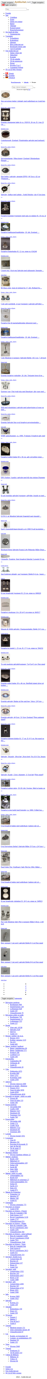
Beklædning (16, 1309)
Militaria (14, 1357)
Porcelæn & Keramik (19, 1144)
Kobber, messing (18, 1040)
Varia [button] (7, 1344)
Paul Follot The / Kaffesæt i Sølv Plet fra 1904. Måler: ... (21, 867)
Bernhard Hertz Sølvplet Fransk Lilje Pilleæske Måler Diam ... (23, 550)
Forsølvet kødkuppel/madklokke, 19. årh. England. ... (20, 232)
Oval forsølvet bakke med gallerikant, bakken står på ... (21, 826)
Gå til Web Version (14, 70)
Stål (13, 1032)
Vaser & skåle (17, 1090)
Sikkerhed (13, 55)
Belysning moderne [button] (12, 1003)
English (11, 76)
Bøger (12, 24)
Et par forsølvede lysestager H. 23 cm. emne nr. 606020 (21, 593)
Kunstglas (15, 1078)
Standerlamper (17, 1007)
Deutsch (11, 78)
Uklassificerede (16, 1013)
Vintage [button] (8, 1348)
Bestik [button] (7, 1025)
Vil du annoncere (16, 61)
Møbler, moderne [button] (11, 1157)
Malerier (15, 1111)
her (29, 89)
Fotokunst (15, 1351)
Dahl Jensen (16, 1215)
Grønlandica (15, 1061)
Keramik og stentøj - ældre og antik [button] (18, 1096)
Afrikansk (15, 1063)
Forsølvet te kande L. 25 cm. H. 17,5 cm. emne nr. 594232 (22, 648)
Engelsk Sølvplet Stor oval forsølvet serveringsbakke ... (21, 422)
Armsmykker (16, 1259)
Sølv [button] (7, 1294)
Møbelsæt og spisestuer (19, 1180)
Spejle (13, 1167)
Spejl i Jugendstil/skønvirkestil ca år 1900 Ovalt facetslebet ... (23, 529)
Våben (13, 1359)
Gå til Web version (14, 1373)
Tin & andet (15, 1148)
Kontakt (13, 57)
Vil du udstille (15, 59)
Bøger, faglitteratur (18, 1050)
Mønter (14, 1198)
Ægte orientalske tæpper (20, 1330)
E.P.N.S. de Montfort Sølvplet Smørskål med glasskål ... (21, 516)
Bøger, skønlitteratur (18, 1048)
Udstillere (13, 17)
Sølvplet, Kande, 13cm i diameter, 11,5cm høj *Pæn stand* (22, 775)
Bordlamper (16, 1005)
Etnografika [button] (9, 1059)
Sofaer (14, 1165)
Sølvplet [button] (8, 1301)
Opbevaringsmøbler (18, 1163)
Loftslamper (16, 1009)
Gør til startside (15, 49)
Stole (14, 1169)
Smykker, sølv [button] (10, 1282)
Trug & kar (14, 1321)
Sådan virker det (16, 53)
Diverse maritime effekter (20, 1155)
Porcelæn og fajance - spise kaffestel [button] (18, 1234)
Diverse (15, 1346)
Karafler (14, 1073)
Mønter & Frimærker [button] (13, 1192)
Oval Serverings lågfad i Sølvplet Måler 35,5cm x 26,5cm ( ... (23, 846)
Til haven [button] (8, 1315)
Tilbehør (13, 26)
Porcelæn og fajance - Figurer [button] (16, 1211)
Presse (12, 63)
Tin (13, 1042)
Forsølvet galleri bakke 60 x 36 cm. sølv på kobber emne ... (22, 457)
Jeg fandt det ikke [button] (11, 32)
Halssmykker (16, 1263)
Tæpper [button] (8, 1326)
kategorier (18, 998)
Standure (14, 1340)
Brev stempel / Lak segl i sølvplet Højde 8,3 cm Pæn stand (22, 943)
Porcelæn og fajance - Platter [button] (15, 1223)
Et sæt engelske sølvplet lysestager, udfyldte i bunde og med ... (23, 496)
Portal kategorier (16, 82)
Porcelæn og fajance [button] (12, 1207)
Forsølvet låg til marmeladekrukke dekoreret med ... (19, 323)
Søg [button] (6, 15)
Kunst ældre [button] (9, 1119)
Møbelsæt (14, 1161)
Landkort (15, 1055)
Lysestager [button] (9, 1138)
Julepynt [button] (8, 1082)
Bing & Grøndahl (18, 1213)
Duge (13, 1311)
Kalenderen (14, 40)
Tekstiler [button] (8, 1307)
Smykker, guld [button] (10, 1269)
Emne (12, 19)
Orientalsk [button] (9, 1203)
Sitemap (13, 42)
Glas (13, 1140)
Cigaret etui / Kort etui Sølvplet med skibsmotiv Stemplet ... (22, 271)
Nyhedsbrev (14, 38)
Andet (14, 1011)
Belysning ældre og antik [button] (14, 1015)
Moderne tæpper (17, 1328)
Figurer (14, 1088)
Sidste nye (9, 1369)
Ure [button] (6, 1334)
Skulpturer (15, 1113)
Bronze (14, 1038)
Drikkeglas (16, 1071)
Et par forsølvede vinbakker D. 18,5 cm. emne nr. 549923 (21, 901)
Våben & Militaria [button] (12, 1355)
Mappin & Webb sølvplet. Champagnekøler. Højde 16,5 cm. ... (23, 629)
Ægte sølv (16, 1028)
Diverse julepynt (18, 1084)
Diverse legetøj (17, 1136)
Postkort (14, 1053)
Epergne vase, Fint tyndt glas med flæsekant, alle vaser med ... (23, 392)
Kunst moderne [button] (11, 1105)
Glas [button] (7, 1069)
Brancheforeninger (17, 30)
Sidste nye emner (16, 22)
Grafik (14, 1109)
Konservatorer (15, 28)
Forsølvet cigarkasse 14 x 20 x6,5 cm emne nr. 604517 (20, 612)
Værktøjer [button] (9, 36)
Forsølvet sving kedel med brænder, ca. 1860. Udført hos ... (22, 810)
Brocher (14, 1261)
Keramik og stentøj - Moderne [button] (16, 1086)
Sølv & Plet (15, 1146)
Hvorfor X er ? (15, 65)
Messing (14, 1142)
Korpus (15, 1296)
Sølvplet (26, 82)
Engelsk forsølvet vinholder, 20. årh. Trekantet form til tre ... (22, 376)
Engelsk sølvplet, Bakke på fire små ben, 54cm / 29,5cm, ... (22, 701)
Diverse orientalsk (18, 1205)
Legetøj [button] (8, 1134)
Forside (8, 13)
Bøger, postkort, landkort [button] (14, 1046)
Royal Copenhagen (19, 1217)
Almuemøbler (16, 1175)
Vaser (14, 1075)
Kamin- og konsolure (19, 1336)
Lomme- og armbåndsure (20, 1338)
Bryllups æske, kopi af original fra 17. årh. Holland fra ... (21, 288)
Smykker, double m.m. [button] (13, 1257)
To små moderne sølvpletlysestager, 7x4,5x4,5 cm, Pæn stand (23, 664)
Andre (14, 1219)
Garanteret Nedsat (16, 67)
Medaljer (14, 1196)
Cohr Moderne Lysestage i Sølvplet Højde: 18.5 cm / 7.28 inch (23, 358)
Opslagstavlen (15, 34)
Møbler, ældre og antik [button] (13, 1173)
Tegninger (15, 1115)
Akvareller (15, 1107)
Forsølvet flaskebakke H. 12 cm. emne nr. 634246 (19, 251)
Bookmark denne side (18, 47)
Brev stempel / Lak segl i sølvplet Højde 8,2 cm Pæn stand (22, 976)
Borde (14, 1159)
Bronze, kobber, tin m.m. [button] (14, 1036)
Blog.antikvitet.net (16, 45)
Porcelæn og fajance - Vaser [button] (15, 1244)
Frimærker (15, 1194)
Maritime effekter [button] (11, 1153)
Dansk (11, 73)
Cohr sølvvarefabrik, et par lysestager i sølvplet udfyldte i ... (22, 304)
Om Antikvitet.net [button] (11, 51)
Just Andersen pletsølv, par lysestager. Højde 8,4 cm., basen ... (23, 574)
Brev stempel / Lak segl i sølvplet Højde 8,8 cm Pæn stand (22, 962)
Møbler (13, 1319)
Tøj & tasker (16, 1353)
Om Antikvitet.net (11, 1371)
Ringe (13, 1265)
